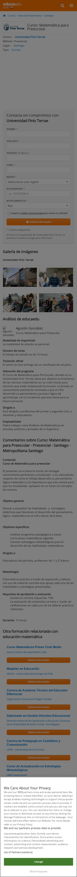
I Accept (38, 861)
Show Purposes (38, 871)
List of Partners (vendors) (18, 852)
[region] (38, 827)
